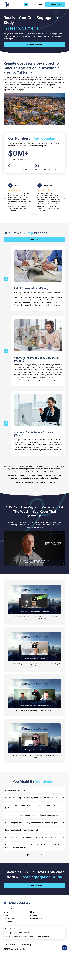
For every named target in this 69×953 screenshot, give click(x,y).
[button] (26, 4)
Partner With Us (36, 918)
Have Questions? (35, 855)
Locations (33, 915)
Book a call (34, 239)
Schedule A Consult (34, 44)
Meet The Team (9, 919)
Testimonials (8, 922)
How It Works (8, 915)
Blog (32, 912)
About (6, 912)
